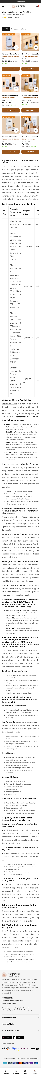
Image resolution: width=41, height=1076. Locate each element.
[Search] (32, 6)
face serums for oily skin (13, 192)
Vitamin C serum (9, 404)
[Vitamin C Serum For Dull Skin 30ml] (11, 125)
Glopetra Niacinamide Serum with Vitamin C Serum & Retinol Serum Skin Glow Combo (30, 54)
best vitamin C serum (29, 166)
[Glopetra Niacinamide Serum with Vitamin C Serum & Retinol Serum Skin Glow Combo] (30, 42)
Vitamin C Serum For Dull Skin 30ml (10, 137)
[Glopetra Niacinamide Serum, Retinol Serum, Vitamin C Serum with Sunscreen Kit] (30, 125)
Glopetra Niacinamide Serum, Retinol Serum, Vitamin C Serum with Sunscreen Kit (30, 137)
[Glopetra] (19, 6)
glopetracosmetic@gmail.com (13, 1001)
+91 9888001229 (7, 998)
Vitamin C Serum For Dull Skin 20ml (10, 54)
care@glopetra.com (9, 1003)
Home (3, 14)
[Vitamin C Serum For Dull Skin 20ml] (11, 42)
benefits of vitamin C (11, 196)
